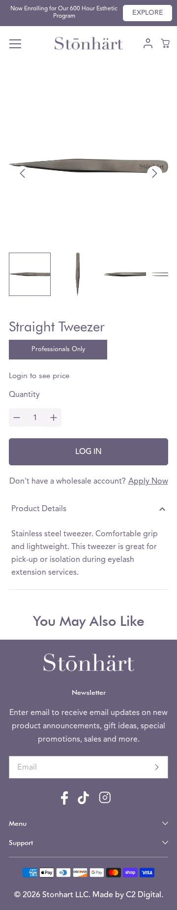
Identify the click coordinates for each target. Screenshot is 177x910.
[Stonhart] (88, 44)
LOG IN (88, 451)
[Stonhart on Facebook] (64, 803)
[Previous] (22, 173)
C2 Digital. (144, 895)
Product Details (38, 509)
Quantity (24, 395)
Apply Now (148, 482)
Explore (147, 12)
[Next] (154, 173)
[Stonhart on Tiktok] (83, 802)
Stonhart (58, 895)
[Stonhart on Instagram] (105, 802)
